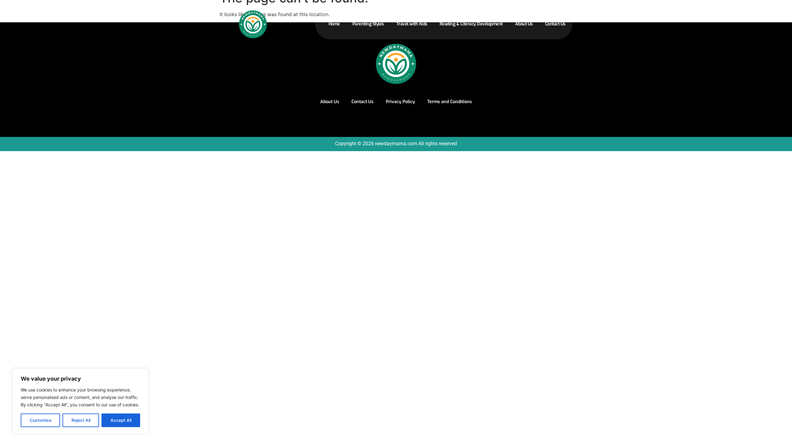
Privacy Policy (400, 102)
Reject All (80, 420)
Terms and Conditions (449, 102)
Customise (40, 420)
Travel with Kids (411, 24)
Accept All (120, 420)
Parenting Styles (368, 24)
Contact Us (555, 24)
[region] (80, 401)
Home (334, 24)
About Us (524, 24)
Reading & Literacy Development (471, 24)
